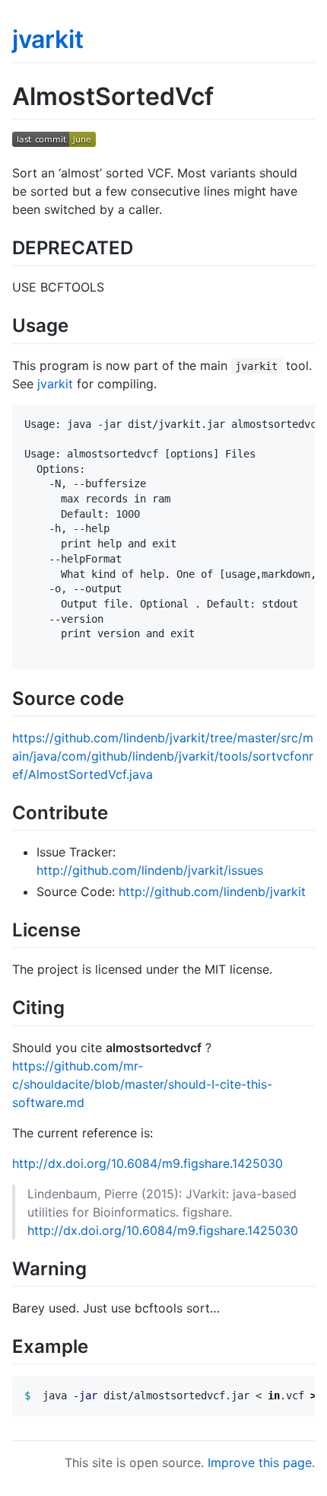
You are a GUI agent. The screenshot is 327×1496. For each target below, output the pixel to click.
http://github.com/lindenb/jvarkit (212, 891)
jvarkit (48, 39)
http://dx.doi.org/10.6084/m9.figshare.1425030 (147, 1163)
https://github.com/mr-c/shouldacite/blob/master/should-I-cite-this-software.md (142, 1084)
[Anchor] (142, 246)
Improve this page (260, 1462)
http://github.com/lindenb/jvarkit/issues (150, 870)
